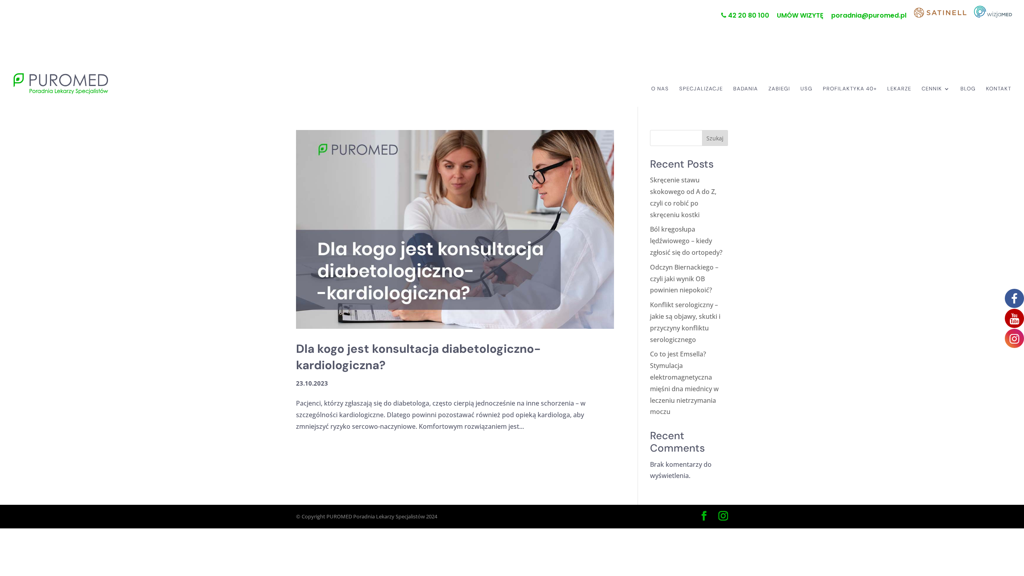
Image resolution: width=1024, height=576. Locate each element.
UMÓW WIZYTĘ (800, 16)
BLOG (968, 89)
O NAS (660, 89)
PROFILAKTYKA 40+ (850, 89)
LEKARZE (899, 89)
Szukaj (715, 138)
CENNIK (932, 89)
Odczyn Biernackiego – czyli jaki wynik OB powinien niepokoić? (684, 279)
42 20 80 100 (747, 16)
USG (806, 89)
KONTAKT (998, 89)
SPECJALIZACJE (701, 89)
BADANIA (745, 89)
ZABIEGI (779, 89)
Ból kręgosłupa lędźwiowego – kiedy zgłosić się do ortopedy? (686, 241)
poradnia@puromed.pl (868, 16)
